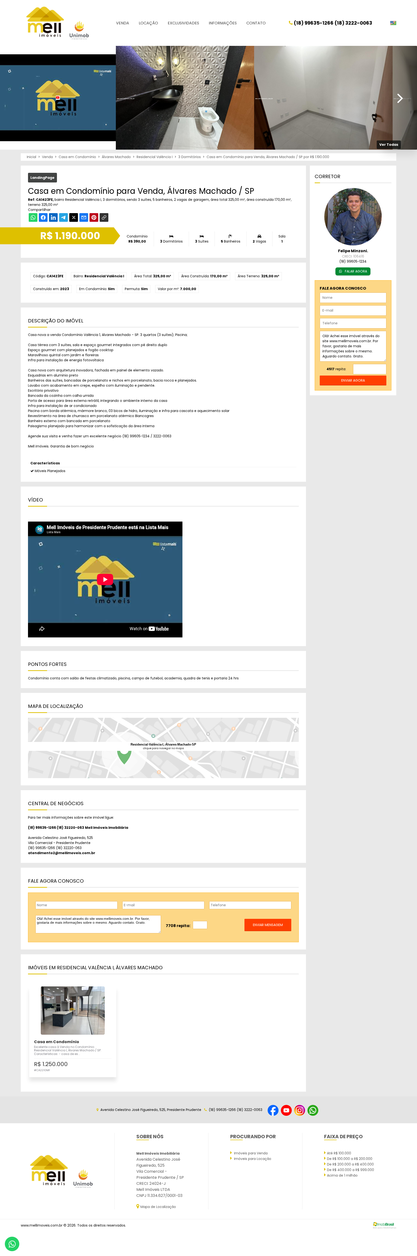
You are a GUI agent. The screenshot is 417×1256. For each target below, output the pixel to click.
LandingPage (42, 177)
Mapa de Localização (158, 1206)
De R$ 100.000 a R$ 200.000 (349, 1158)
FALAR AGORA (355, 271)
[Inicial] (57, 23)
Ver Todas (388, 144)
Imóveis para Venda (250, 1153)
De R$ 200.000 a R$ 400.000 (350, 1164)
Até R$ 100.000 (339, 1153)
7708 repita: (178, 925)
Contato (256, 23)
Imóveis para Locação (252, 1158)
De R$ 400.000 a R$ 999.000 (350, 1169)
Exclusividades (183, 23)
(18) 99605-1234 (136, 436)
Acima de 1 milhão (342, 1175)
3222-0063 (162, 436)
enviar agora (353, 380)
